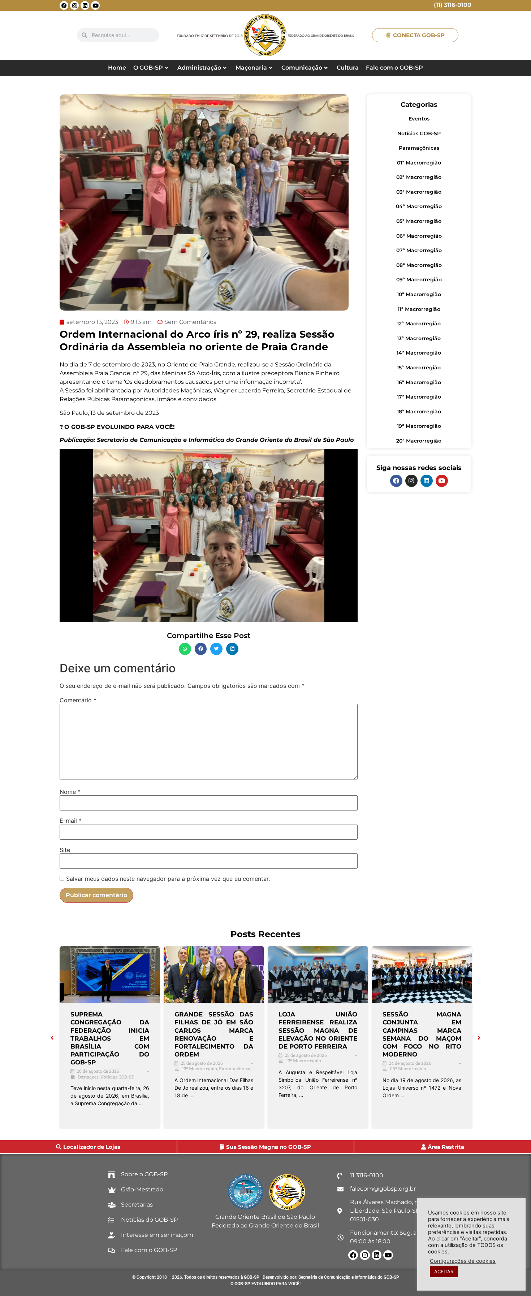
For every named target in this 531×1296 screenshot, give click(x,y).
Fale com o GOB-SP (394, 67)
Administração (199, 67)
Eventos (419, 118)
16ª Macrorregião (419, 382)
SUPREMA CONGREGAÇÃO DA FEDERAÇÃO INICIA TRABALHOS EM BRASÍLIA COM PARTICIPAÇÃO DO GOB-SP (109, 1038)
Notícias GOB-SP (419, 133)
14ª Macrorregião (419, 353)
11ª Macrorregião (419, 309)
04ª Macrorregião (419, 206)
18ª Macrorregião (419, 411)
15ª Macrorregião (419, 367)
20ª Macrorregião (418, 441)
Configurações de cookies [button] (463, 1261)
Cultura (348, 67)
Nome (70, 792)
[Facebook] (64, 5)
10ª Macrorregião (419, 294)
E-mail (71, 820)
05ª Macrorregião (418, 221)
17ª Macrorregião (419, 397)
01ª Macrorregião (419, 162)
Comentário (78, 700)
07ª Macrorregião (419, 250)
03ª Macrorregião (418, 192)
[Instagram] (74, 5)
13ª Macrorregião (419, 338)
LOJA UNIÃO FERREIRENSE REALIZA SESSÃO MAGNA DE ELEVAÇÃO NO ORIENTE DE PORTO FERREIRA (318, 1030)
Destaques (88, 1077)
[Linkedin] (85, 5)
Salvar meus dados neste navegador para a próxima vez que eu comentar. (168, 879)
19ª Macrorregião (419, 426)
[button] (185, 649)
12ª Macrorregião (419, 323)
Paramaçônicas (419, 148)
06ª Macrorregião (419, 236)
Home (117, 67)
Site (65, 850)
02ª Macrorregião (418, 177)
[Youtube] (95, 5)
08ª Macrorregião (419, 265)
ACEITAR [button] (443, 1271)
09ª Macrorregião (419, 279)
